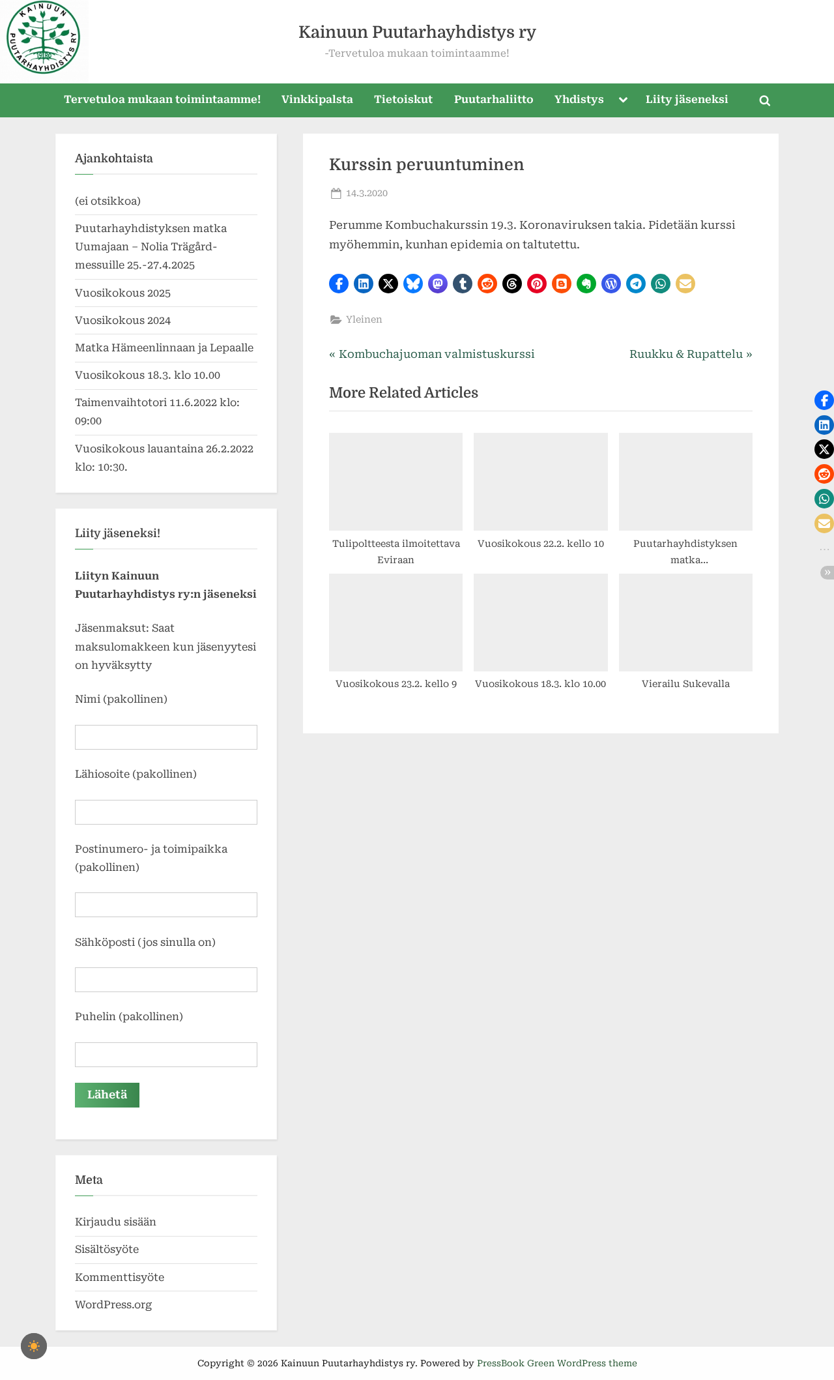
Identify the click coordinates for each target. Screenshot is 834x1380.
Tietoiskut (403, 99)
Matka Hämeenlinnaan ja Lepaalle (164, 348)
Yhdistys (579, 99)
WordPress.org (113, 1305)
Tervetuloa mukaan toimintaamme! (162, 99)
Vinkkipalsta (317, 99)
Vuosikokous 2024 (123, 320)
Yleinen (364, 319)
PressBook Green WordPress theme (557, 1363)
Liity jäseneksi (687, 99)
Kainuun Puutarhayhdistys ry (417, 32)
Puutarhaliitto (494, 99)
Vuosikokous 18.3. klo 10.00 (147, 375)
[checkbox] (34, 1346)
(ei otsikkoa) (108, 201)
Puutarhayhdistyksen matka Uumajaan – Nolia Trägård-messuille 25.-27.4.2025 (151, 247)
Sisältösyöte (107, 1249)
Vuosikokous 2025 (123, 293)
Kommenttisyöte (119, 1277)
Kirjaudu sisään (115, 1222)
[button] (339, 283)
